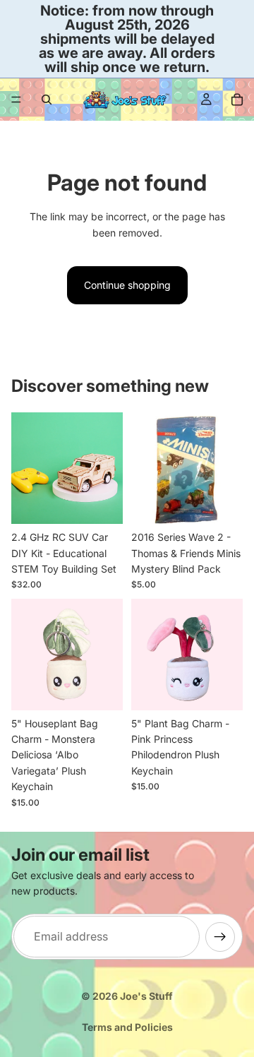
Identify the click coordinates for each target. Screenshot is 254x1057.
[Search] (46, 99)
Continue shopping (127, 285)
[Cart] (237, 99)
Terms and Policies (127, 1027)
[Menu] (16, 99)
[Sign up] (220, 936)
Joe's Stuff (146, 996)
